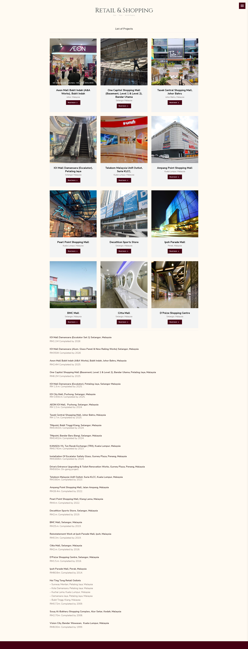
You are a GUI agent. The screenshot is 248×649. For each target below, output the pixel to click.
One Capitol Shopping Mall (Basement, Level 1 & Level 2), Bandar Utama (124, 93)
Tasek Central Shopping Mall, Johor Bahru (174, 91)
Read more (72, 102)
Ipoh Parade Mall (174, 242)
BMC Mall (73, 313)
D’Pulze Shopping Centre (175, 313)
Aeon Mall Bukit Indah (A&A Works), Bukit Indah (73, 91)
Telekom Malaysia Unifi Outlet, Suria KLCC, (124, 169)
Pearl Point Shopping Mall (73, 242)
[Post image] (73, 61)
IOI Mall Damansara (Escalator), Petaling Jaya (73, 169)
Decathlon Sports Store (124, 242)
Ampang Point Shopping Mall (174, 168)
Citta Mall (124, 313)
